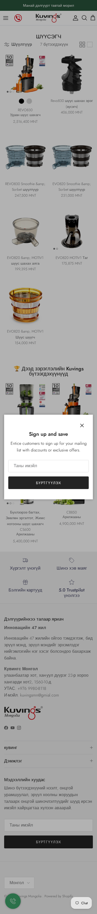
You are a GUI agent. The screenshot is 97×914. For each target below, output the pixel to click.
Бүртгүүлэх (48, 482)
